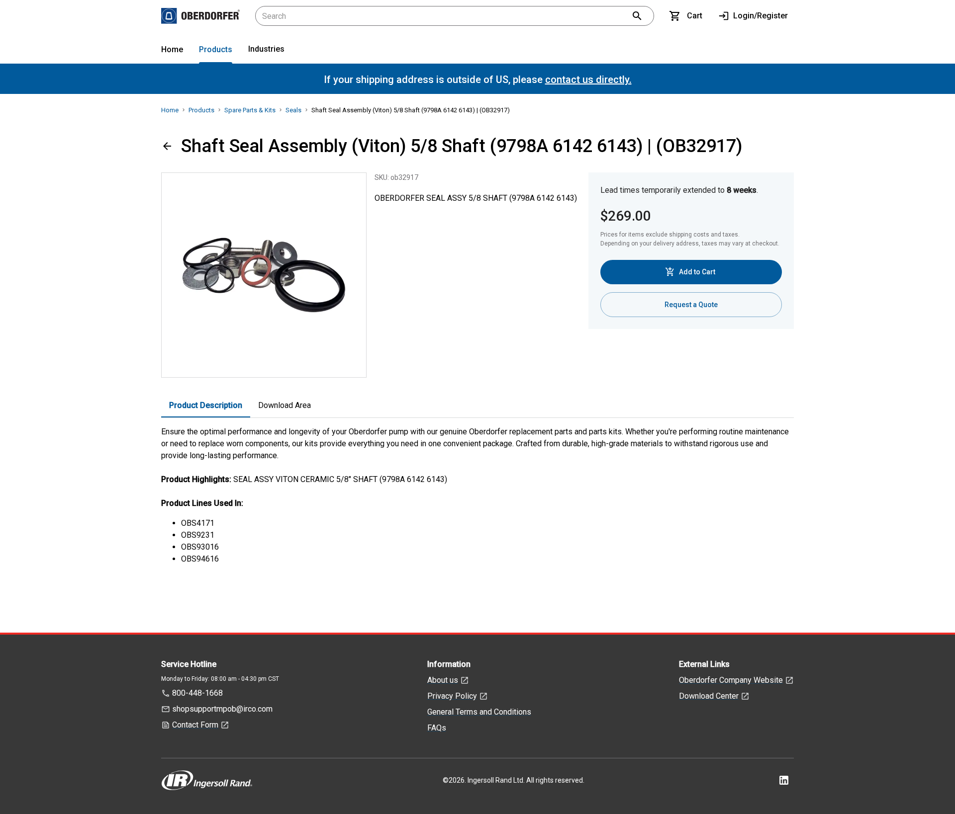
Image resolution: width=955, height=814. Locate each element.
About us (442, 680)
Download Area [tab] (284, 405)
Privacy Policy (452, 696)
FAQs (436, 728)
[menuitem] (172, 51)
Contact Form (195, 725)
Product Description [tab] (205, 405)
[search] (637, 16)
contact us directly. (588, 79)
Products (215, 49)
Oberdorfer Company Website (731, 680)
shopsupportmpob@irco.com (222, 709)
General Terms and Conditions (479, 712)
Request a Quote (691, 305)
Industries (266, 49)
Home (172, 49)
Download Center (709, 696)
